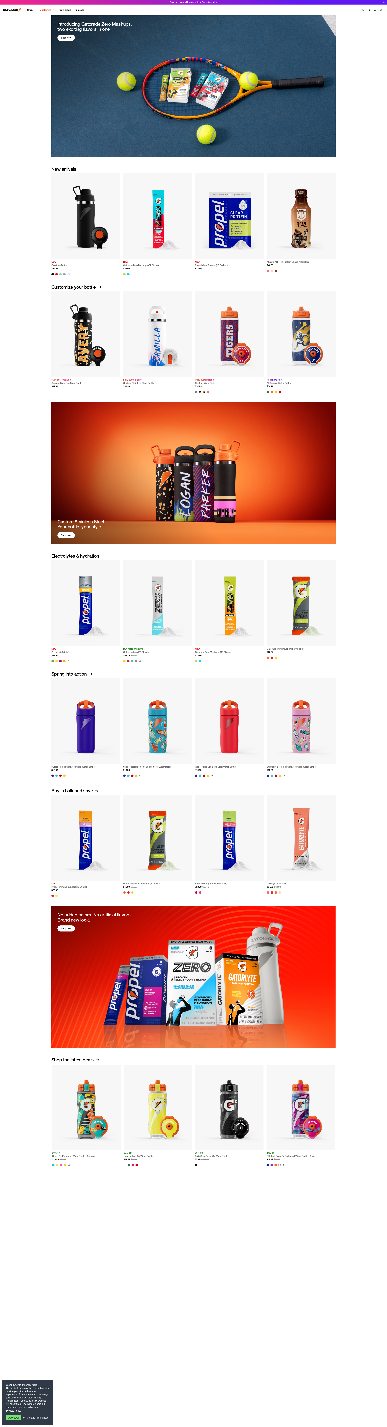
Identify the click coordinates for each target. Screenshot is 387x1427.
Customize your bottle (73, 287)
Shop (30, 10)
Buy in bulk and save (72, 790)
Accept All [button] (13, 1417)
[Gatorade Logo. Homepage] (12, 10)
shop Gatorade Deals (202, 2)
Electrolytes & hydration (75, 556)
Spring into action (69, 673)
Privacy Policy (13, 1410)
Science (80, 10)
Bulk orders (65, 10)
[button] (36, 1417)
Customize (45, 10)
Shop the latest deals (72, 1059)
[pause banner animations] (384, 2)
